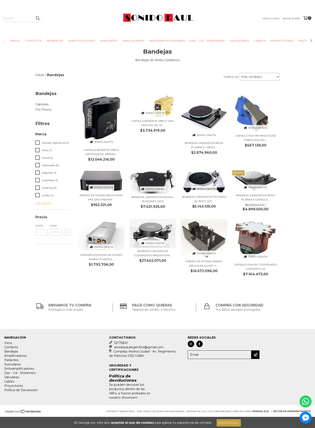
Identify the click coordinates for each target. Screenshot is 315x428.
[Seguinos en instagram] (191, 344)
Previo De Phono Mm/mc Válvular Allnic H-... (204, 263)
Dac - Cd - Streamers (207, 40)
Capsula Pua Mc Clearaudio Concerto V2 (255, 266)
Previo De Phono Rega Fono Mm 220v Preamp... (101, 197)
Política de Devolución (21, 390)
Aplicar (67, 232)
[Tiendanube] (23, 412)
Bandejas (55, 40)
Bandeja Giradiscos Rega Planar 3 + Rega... (204, 145)
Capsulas (41, 104)
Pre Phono (43, 110)
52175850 (121, 343)
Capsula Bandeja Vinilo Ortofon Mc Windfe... (101, 152)
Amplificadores (81, 40)
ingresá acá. (260, 411)
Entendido (229, 422)
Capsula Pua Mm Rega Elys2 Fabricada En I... (255, 138)
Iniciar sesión (291, 18)
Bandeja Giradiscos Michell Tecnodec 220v (153, 199)
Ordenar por (231, 76)
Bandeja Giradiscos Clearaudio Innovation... (152, 253)
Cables (260, 40)
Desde (39, 225)
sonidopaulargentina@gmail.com (139, 347)
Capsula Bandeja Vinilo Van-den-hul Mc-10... (152, 123)
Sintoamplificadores (167, 40)
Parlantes (109, 40)
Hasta (53, 225)
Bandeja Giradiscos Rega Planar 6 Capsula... (255, 197)
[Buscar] (37, 18)
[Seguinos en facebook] (199, 344)
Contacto (33, 40)
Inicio (15, 40)
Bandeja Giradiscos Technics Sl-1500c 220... (204, 199)
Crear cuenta (271, 18)
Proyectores (282, 40)
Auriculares (133, 40)
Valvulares (239, 40)
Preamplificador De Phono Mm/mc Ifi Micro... (101, 257)
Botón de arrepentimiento (292, 411)
